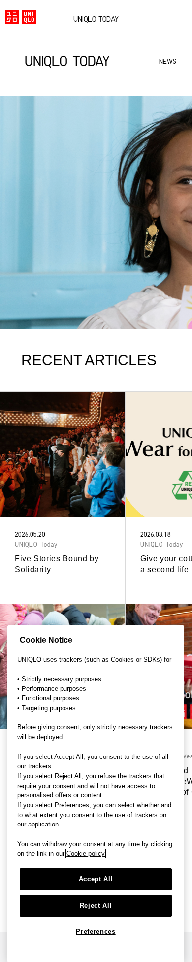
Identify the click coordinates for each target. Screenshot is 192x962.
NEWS (167, 62)
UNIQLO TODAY (96, 20)
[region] (95, 793)
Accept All (96, 879)
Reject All (96, 905)
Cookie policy (85, 853)
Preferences (95, 931)
